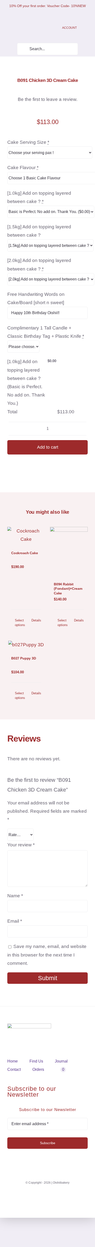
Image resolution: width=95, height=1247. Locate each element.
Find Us (36, 1061)
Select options (20, 623)
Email (14, 921)
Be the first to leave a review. (47, 99)
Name (15, 895)
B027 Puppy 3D (23, 658)
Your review (21, 844)
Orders (38, 1069)
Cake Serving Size (28, 142)
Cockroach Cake (24, 553)
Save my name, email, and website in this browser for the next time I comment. (46, 955)
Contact (14, 1069)
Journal (61, 1061)
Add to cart (47, 447)
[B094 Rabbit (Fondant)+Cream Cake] (69, 551)
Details (36, 620)
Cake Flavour (22, 167)
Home (12, 1061)
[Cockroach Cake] (26, 535)
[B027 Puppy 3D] (26, 645)
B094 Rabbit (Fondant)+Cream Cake (68, 588)
